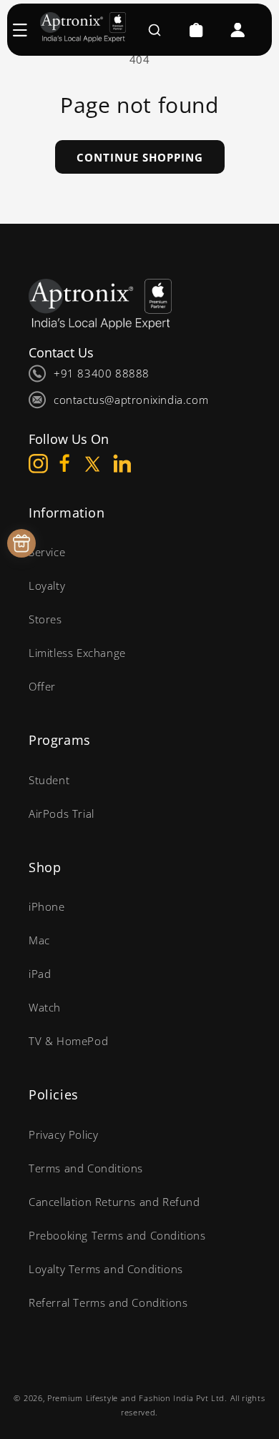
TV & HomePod (68, 1041)
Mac (39, 940)
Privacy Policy (63, 1134)
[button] (27, 30)
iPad (40, 973)
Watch (45, 1007)
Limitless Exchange (77, 653)
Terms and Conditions (86, 1168)
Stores (45, 619)
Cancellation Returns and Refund (114, 1202)
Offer (42, 686)
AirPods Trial (61, 813)
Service (47, 552)
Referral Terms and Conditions (108, 1302)
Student (49, 780)
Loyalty (47, 585)
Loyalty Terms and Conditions (106, 1269)
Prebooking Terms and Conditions (117, 1235)
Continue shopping (140, 157)
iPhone (47, 906)
